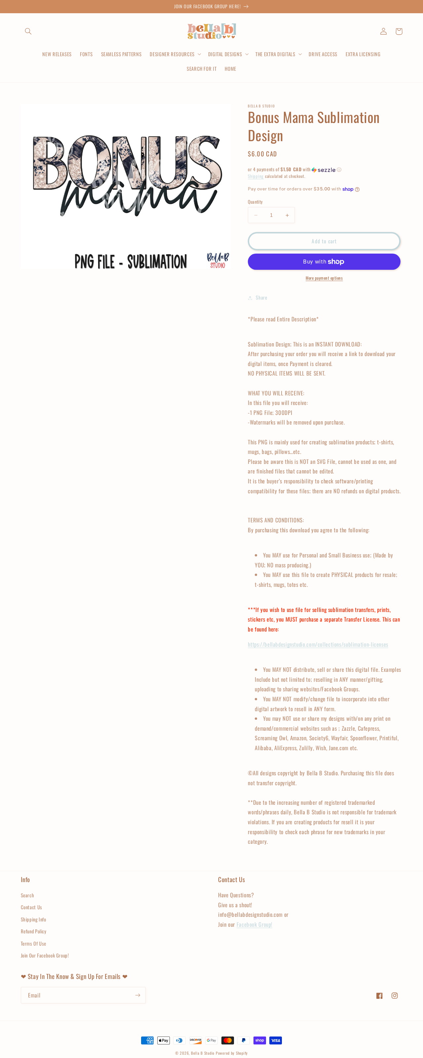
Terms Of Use (34, 943)
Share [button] (261, 297)
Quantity (255, 201)
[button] (28, 31)
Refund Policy (34, 931)
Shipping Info (33, 919)
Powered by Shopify (232, 1053)
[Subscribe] (137, 995)
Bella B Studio (202, 1053)
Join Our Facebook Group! (45, 955)
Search (27, 895)
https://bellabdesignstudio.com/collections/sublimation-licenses (318, 644)
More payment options (324, 278)
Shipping (256, 176)
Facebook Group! (254, 924)
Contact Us (31, 907)
